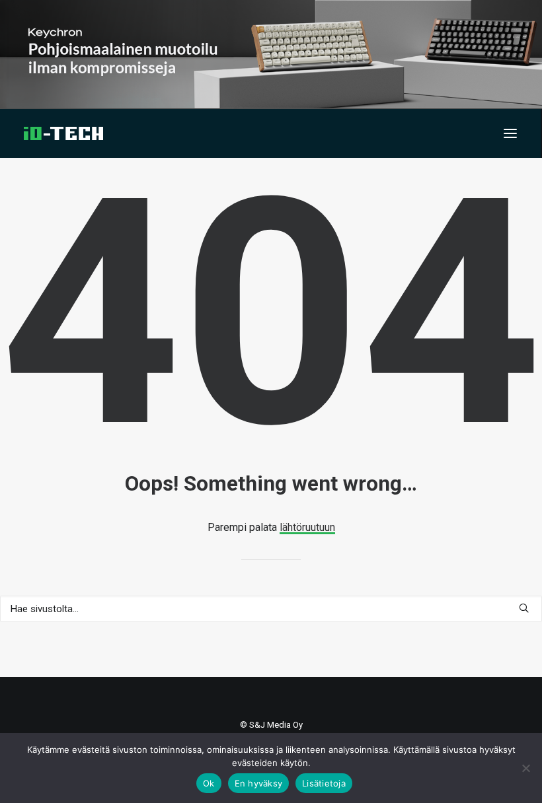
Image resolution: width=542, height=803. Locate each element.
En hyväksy (259, 783)
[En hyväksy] (525, 768)
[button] (510, 133)
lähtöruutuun (307, 527)
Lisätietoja (324, 783)
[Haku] (271, 609)
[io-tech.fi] (63, 133)
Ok (209, 783)
